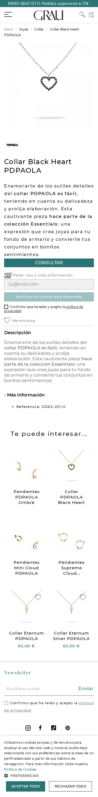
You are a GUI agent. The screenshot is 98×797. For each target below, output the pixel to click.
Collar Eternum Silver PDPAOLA (71, 635)
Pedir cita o (25, 275)
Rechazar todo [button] (70, 786)
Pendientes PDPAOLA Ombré (27, 497)
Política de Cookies (20, 769)
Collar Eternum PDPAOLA (26, 635)
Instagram (28, 728)
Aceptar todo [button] (25, 786)
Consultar (49, 262)
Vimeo (53, 728)
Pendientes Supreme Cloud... (72, 568)
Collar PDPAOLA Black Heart (71, 497)
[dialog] (49, 766)
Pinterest (67, 728)
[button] (49, 775)
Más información (25, 395)
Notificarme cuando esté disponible (49, 297)
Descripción (17, 332)
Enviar (86, 688)
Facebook (40, 728)
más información (55, 275)
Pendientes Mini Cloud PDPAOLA (27, 568)
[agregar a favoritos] (38, 597)
